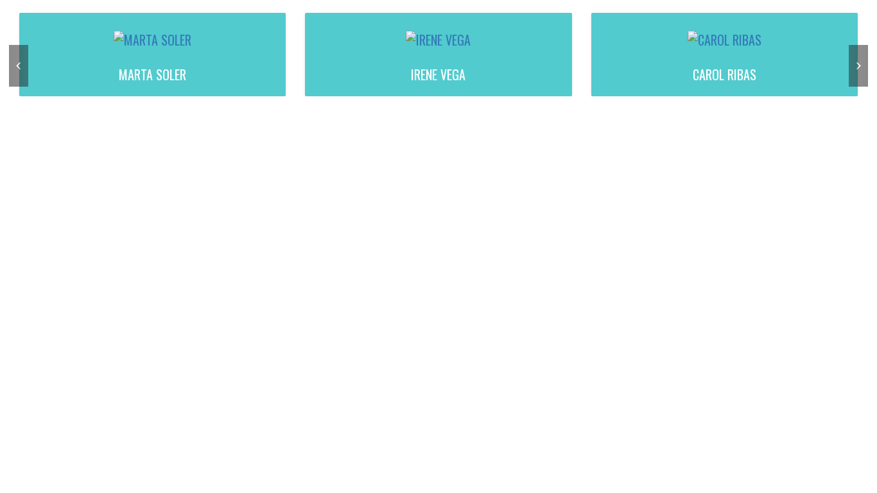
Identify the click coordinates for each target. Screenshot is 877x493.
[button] (18, 66)
